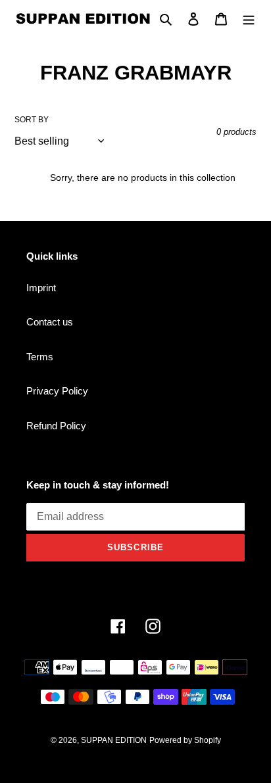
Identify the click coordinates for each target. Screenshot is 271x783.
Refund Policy (56, 425)
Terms (39, 356)
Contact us (49, 321)
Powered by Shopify (185, 740)
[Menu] (248, 19)
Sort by (31, 119)
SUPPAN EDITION (114, 740)
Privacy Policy (57, 390)
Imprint (41, 287)
